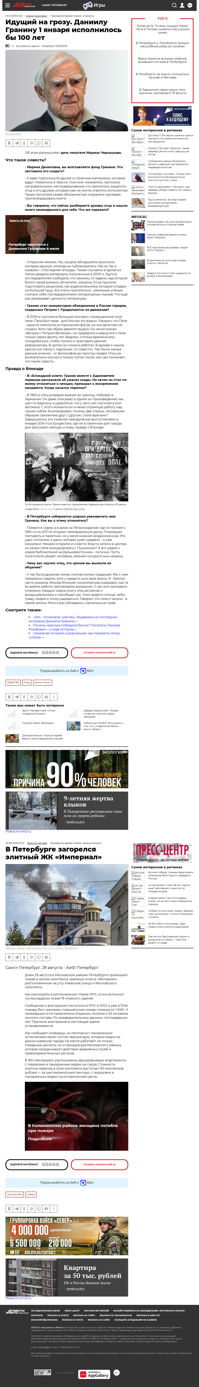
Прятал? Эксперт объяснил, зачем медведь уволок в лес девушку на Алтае (168, 151)
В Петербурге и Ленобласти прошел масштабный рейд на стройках (162, 44)
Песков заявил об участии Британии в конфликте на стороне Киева (169, 223)
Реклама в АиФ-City (148, 1315)
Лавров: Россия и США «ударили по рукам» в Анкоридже (169, 274)
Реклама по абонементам (116, 1315)
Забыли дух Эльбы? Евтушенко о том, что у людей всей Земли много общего (103, 726)
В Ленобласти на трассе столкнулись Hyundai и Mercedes (162, 76)
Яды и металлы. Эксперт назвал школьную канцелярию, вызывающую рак (167, 202)
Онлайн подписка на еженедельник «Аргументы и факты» (149, 1311)
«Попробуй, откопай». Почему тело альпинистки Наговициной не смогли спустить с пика (169, 177)
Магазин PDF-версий (96, 1311)
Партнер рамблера (64, 1372)
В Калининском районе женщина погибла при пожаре (73, 1128)
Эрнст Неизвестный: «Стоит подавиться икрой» (39, 712)
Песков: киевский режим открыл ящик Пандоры (167, 236)
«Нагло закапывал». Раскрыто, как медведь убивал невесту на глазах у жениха (170, 189)
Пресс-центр (72, 1311)
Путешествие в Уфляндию (37, 723)
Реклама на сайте (84, 1315)
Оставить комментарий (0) (100, 652)
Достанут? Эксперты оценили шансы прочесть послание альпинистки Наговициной (170, 138)
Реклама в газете (58, 1315)
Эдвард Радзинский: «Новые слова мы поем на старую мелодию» (101, 713)
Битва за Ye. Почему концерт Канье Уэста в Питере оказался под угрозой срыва (162, 29)
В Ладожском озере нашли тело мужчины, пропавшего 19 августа (162, 91)
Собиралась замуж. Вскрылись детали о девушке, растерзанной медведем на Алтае (168, 164)
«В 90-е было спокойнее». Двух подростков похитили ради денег (168, 925)
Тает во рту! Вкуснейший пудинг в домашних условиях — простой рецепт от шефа (168, 939)
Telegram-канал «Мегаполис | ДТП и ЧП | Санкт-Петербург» (41, 948)
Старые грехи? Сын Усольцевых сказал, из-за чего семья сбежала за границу (170, 901)
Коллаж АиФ (13, 133)
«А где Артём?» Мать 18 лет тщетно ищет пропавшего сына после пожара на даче (169, 888)
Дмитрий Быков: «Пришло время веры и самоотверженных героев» (42, 737)
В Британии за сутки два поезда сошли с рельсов (166, 262)
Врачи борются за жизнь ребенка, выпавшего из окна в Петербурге (162, 60)
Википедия (47, 509)
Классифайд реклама (44, 1320)
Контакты (37, 1315)
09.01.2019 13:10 (14, 15)
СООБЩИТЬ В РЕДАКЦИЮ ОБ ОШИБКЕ (135, 1320)
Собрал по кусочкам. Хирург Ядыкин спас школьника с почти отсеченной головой (170, 914)
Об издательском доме (45, 1311)
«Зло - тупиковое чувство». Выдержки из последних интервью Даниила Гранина (73, 619)
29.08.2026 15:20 (14, 843)
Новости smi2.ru (18, 831)
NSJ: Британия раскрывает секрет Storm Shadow (167, 249)
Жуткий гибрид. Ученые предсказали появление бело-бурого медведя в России (170, 875)
